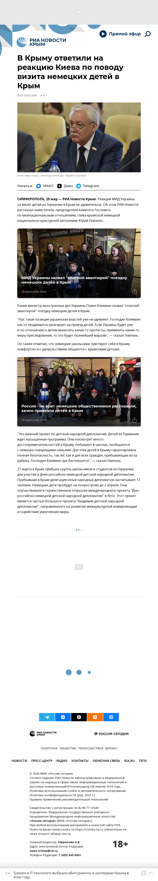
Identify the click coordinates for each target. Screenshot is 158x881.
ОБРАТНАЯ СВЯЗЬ (106, 761)
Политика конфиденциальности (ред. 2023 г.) (62, 795)
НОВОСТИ (19, 761)
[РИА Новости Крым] (41, 42)
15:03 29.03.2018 (27, 95)
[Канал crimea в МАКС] (111, 717)
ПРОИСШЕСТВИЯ (90, 748)
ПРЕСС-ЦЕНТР (41, 761)
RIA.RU (129, 761)
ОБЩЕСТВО (68, 748)
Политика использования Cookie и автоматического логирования (78, 791)
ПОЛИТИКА (49, 748)
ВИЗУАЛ (111, 748)
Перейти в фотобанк (76, 175)
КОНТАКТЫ (80, 761)
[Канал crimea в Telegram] (47, 717)
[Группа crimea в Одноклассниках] (95, 717)
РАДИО (61, 761)
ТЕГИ (142, 761)
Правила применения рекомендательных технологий (69, 799)
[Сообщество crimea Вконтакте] (63, 717)
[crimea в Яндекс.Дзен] (79, 717)
